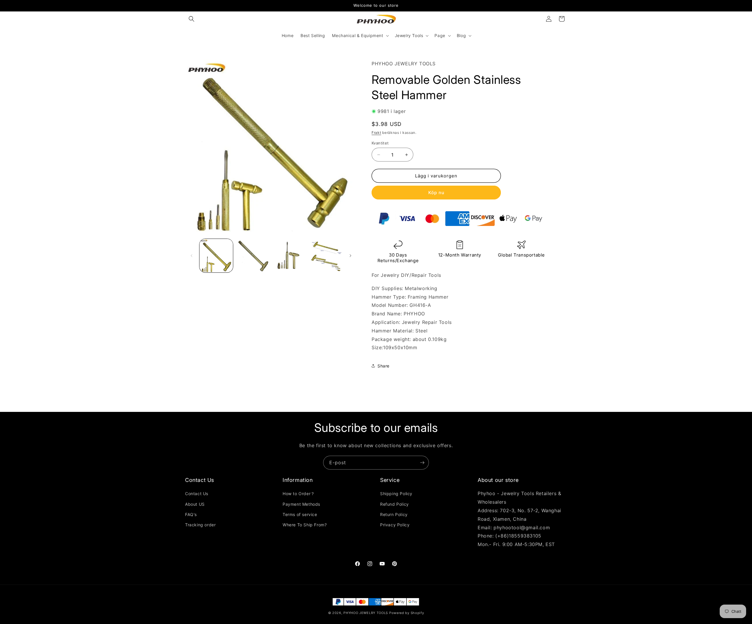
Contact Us (196, 493)
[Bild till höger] (350, 255)
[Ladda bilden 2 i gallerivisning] (252, 255)
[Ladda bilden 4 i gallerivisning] (325, 255)
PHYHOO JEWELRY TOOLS (365, 613)
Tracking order (200, 524)
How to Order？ (299, 493)
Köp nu (436, 192)
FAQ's (191, 514)
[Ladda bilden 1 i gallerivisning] (216, 255)
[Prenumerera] (422, 463)
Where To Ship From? (305, 524)
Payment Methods (301, 504)
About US (195, 504)
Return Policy (394, 514)
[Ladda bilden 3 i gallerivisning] (289, 255)
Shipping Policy (396, 493)
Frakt (376, 132)
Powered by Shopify (406, 613)
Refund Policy (394, 504)
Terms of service (300, 514)
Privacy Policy (394, 524)
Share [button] (383, 365)
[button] (191, 18)
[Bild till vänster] (191, 255)
